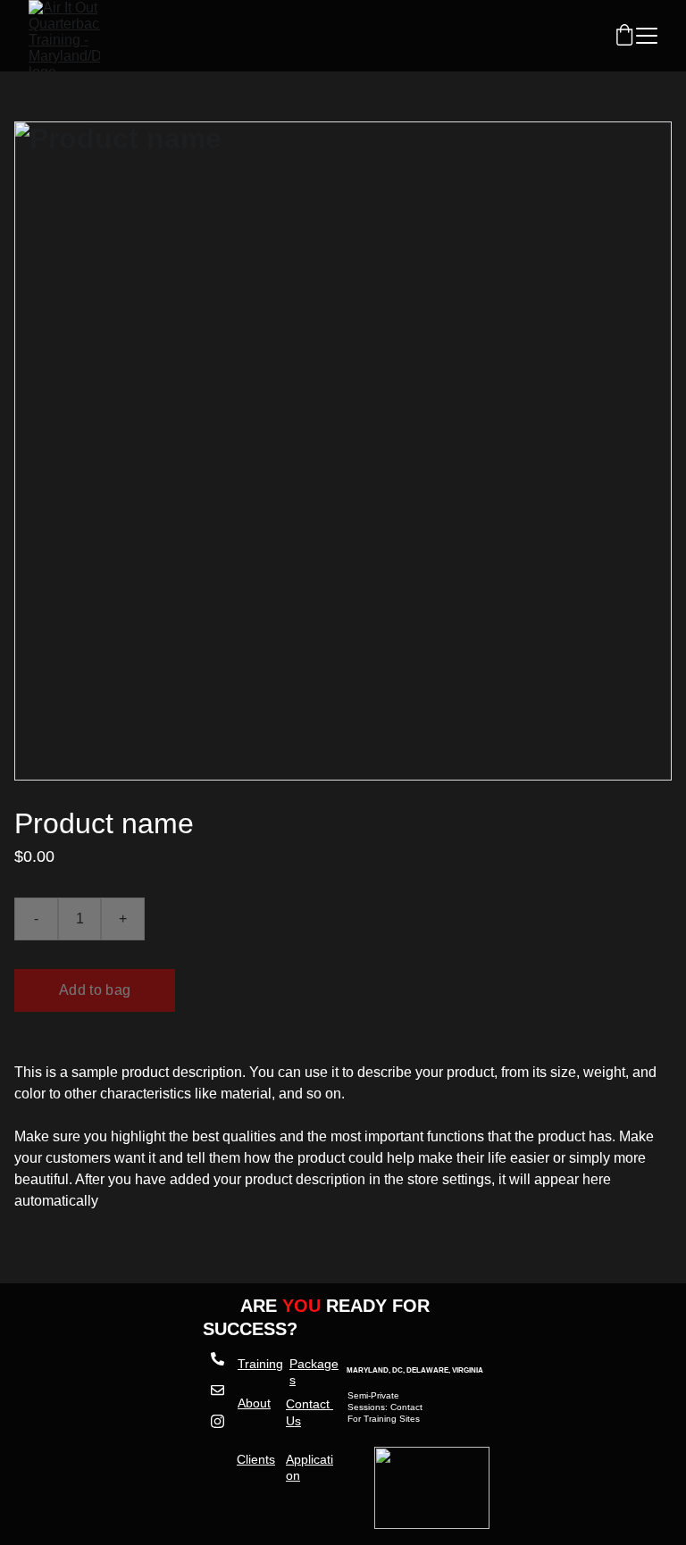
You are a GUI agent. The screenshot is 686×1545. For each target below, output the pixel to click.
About (254, 1403)
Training (260, 1364)
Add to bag (94, 990)
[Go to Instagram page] (217, 1421)
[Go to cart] (624, 36)
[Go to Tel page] (217, 1367)
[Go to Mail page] (217, 1399)
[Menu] (646, 36)
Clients (256, 1459)
